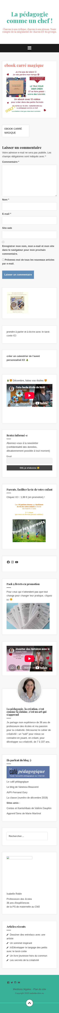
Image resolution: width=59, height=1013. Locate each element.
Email (9, 456)
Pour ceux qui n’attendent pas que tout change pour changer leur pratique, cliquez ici (29, 595)
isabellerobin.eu (37, 993)
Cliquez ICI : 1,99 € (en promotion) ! (26, 497)
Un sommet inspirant (21, 943)
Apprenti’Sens (14, 813)
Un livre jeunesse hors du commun (28, 955)
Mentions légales (22, 989)
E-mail (6, 214)
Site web (7, 228)
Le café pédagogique (18, 781)
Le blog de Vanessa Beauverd (22, 787)
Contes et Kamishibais (19, 808)
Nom (5, 199)
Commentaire (10, 162)
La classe (12, 797)
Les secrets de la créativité (24, 960)
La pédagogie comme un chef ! (29, 17)
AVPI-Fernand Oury (17, 792)
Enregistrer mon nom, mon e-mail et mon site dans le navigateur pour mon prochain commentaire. (28, 250)
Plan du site (39, 989)
